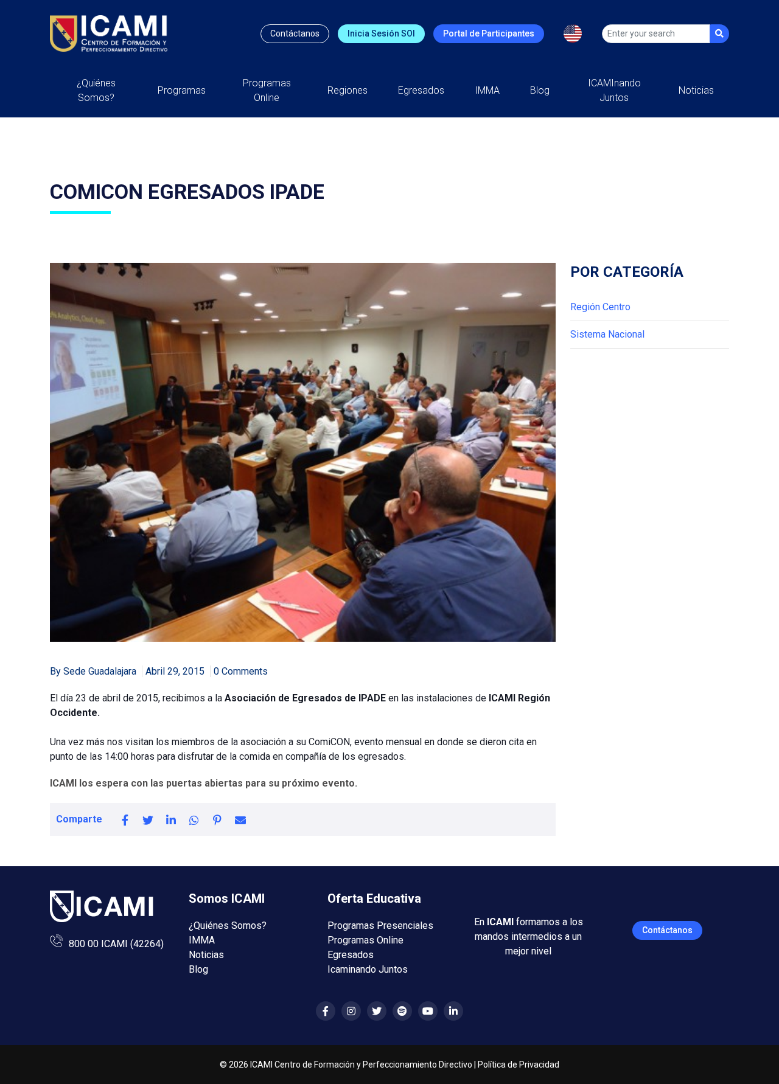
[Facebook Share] (124, 819)
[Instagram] (351, 1011)
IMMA (487, 90)
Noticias (696, 90)
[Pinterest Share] (217, 819)
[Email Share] (240, 819)
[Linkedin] (453, 1011)
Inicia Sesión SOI (381, 33)
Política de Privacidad (518, 1064)
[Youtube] (428, 1011)
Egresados (421, 90)
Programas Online (365, 940)
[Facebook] (325, 1011)
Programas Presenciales (380, 925)
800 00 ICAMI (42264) (116, 944)
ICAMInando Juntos (614, 90)
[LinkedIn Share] (171, 819)
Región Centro (600, 307)
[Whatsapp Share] (194, 819)
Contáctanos (295, 33)
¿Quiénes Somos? (96, 90)
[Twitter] (376, 1011)
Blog (540, 90)
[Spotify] (402, 1011)
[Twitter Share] (148, 819)
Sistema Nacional (607, 334)
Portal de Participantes (488, 33)
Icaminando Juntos (367, 969)
